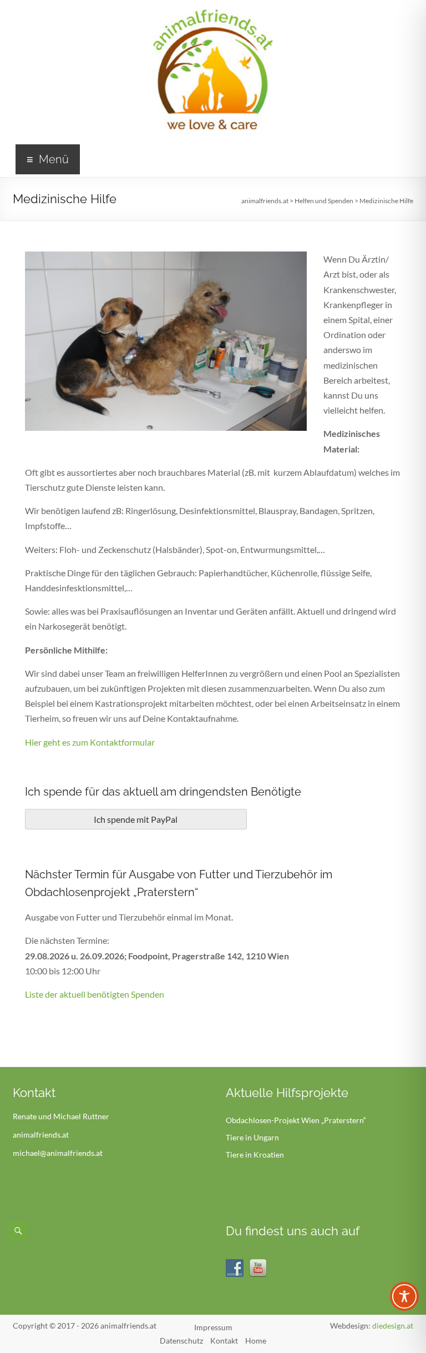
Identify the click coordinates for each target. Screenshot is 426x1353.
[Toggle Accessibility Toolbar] (404, 1301)
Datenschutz (181, 1340)
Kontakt (224, 1340)
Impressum (213, 1327)
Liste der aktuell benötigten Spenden (94, 994)
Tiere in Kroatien (255, 1154)
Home (255, 1340)
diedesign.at (392, 1325)
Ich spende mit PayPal (136, 819)
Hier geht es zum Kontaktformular (90, 742)
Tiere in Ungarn (252, 1137)
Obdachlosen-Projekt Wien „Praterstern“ (296, 1120)
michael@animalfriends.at (58, 1153)
